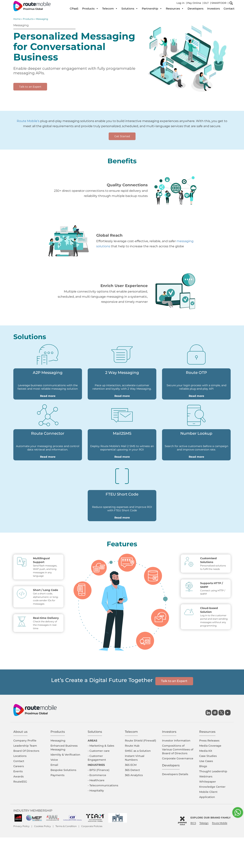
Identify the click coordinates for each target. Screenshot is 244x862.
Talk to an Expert (30, 86)
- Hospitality (96, 790)
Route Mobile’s (28, 121)
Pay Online (194, 2)
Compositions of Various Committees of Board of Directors (177, 749)
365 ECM (130, 765)
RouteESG (20, 781)
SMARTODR (218, 2)
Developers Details (175, 774)
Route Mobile (219, 823)
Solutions (127, 8)
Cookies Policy (42, 826)
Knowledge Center (212, 786)
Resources (173, 8)
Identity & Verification (65, 754)
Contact (229, 8)
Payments (57, 775)
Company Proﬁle (24, 740)
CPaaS (74, 8)
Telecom (108, 8)
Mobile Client (208, 792)
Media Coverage (210, 745)
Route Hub (132, 745)
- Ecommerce (97, 775)
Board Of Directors (26, 751)
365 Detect (132, 770)
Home (17, 18)
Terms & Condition (66, 826)
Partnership (150, 8)
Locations (19, 756)
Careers (18, 766)
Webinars (205, 776)
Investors (213, 8)
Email (54, 765)
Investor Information (176, 740)
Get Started (122, 136)
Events (18, 771)
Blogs (203, 766)
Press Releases (209, 740)
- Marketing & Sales (101, 745)
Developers (195, 8)
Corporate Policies (91, 826)
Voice (54, 759)
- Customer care (99, 751)
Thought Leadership (213, 771)
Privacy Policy (21, 826)
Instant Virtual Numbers (134, 757)
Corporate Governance (177, 758)
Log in (181, 2)
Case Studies (208, 756)
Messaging (58, 740)
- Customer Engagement (97, 757)
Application (207, 797)
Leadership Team (25, 745)
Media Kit (205, 751)
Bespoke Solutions (63, 770)
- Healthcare (96, 780)
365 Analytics (134, 775)
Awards (18, 776)
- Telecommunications (103, 785)
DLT (206, 2)
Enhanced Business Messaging (64, 747)
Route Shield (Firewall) (140, 740)
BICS (193, 823)
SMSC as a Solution (138, 751)
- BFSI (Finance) (98, 770)
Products (88, 8)
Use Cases (206, 761)
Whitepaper (207, 781)
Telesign (204, 823)
